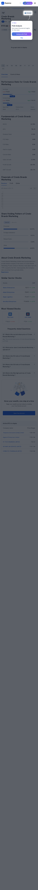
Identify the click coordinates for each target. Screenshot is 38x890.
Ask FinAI (29, 3)
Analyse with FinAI (21, 34)
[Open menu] (35, 3)
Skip (22, 38)
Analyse (29, 13)
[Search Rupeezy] (20, 3)
